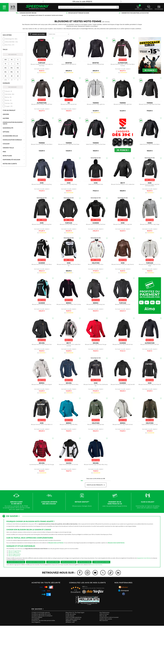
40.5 (5, 80)
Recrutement (104, 620)
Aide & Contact (104, 614)
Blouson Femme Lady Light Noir (123, 104)
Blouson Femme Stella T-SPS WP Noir (41, 104)
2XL (5, 67)
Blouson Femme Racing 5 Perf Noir (95, 224)
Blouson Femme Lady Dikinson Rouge (95, 344)
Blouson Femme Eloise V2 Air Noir (149, 344)
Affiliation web (70, 622)
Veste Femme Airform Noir (95, 184)
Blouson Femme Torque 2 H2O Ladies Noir (122, 184)
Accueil (24, 15)
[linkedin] (118, 572)
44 (18, 80)
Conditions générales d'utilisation (42, 616)
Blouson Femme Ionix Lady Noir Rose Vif (150, 384)
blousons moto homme (96, 564)
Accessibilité (35, 619)
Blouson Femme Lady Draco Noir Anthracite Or (96, 385)
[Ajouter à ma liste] (53, 38)
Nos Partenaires (104, 612)
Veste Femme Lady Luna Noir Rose (95, 144)
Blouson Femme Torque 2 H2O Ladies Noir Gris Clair (68, 345)
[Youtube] (95, 572)
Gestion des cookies (106, 619)
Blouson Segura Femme (15, 554)
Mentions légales (37, 617)
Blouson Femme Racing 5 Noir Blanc (42, 264)
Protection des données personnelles (43, 620)
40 (18, 76)
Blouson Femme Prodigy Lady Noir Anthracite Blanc (149, 185)
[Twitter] (102, 572)
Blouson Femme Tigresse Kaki (95, 424)
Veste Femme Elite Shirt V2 (68, 64)
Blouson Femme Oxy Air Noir (69, 104)
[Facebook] (79, 572)
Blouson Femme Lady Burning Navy (42, 184)
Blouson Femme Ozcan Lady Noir (122, 224)
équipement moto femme (143, 558)
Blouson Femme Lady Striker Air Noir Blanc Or (69, 265)
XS (11, 59)
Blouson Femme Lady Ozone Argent (42, 384)
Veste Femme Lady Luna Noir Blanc (150, 144)
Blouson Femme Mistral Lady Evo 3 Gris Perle (149, 265)
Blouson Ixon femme (14, 552)
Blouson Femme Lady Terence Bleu (68, 384)
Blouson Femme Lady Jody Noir (69, 224)
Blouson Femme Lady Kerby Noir (96, 304)
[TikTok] (110, 572)
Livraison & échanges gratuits (41, 612)
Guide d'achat (70, 616)
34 (18, 72)
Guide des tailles (71, 614)
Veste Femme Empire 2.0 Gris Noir (68, 464)
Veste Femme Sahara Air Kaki (150, 424)
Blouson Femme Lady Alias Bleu (69, 424)
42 (11, 80)
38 (11, 76)
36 (5, 76)
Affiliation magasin (71, 620)
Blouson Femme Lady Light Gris (96, 104)
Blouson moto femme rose (16, 562)
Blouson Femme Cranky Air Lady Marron (122, 264)
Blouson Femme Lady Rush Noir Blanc (41, 144)
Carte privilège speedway (73, 617)
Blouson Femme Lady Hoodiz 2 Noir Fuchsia (69, 304)
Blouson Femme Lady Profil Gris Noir (123, 424)
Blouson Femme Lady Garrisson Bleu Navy (95, 464)
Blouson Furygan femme (15, 551)
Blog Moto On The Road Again (75, 612)
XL (18, 63)
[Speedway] (37, 7)
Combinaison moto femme (101, 562)
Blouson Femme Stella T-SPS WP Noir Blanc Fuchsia (123, 65)
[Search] (117, 7)
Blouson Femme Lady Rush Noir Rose (68, 144)
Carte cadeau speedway (73, 619)
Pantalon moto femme (68, 562)
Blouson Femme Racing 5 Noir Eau (41, 304)
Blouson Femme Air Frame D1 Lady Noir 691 (123, 384)
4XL (18, 67)
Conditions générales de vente (41, 614)
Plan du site (103, 616)
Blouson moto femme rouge (35, 562)
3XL (12, 67)
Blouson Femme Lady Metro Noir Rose (149, 104)
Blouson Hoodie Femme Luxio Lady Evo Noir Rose (42, 65)
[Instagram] (87, 572)
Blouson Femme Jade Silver (95, 264)
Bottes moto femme (84, 562)
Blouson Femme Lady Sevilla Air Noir (123, 344)
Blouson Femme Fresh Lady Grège (149, 224)
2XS (5, 59)
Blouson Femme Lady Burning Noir (42, 224)
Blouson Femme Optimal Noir (95, 64)
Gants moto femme (53, 562)
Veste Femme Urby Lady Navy (68, 184)
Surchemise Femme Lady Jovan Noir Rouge (41, 464)
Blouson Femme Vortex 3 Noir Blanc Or (41, 424)
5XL (5, 72)
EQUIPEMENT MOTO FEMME (35, 15)
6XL (12, 72)
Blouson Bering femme (14, 555)
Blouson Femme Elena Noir (122, 304)
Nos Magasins (36, 622)
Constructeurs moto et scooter (109, 617)
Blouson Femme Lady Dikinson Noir (42, 344)
